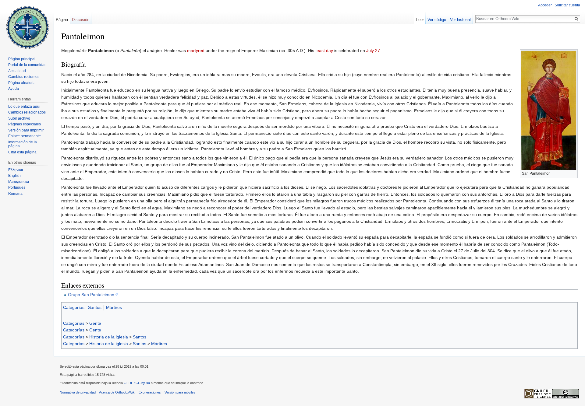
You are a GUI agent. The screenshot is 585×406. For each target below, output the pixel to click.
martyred (195, 50)
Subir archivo (19, 118)
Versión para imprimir (26, 130)
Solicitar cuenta (567, 5)
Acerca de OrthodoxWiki (117, 392)
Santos (94, 307)
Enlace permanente (24, 136)
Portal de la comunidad (27, 65)
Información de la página (22, 144)
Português (16, 187)
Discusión (80, 19)
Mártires (114, 307)
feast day (324, 50)
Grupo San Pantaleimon (91, 294)
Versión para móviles (180, 392)
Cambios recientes (23, 77)
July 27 (373, 50)
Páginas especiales (24, 124)
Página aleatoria (22, 83)
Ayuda (13, 88)
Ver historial (460, 19)
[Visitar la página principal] (26, 24)
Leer (420, 19)
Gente (95, 323)
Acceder (545, 5)
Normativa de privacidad (78, 392)
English (14, 175)
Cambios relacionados (27, 112)
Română (15, 193)
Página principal (21, 59)
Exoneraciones (150, 392)
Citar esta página (22, 152)
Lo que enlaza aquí (24, 106)
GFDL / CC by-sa (137, 383)
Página (62, 19)
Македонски (18, 182)
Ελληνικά (15, 170)
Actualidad (17, 71)
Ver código (436, 19)
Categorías (73, 307)
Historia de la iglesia (108, 336)
